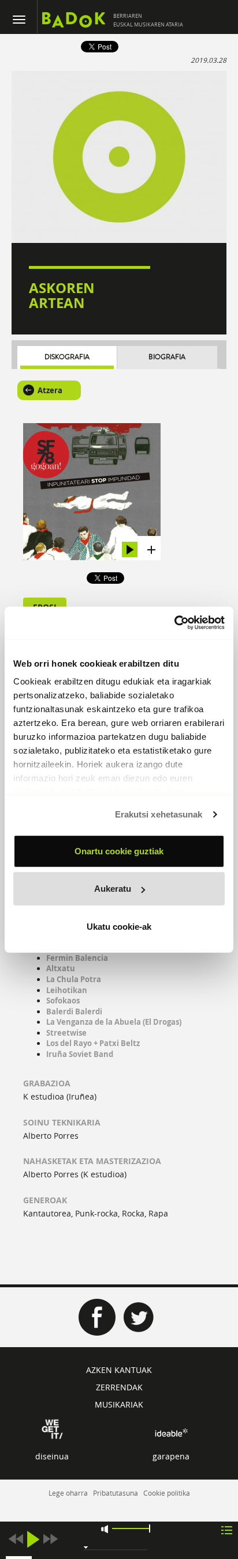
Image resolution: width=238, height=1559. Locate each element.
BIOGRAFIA (166, 357)
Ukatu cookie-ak (119, 926)
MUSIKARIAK (119, 1404)
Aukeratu (112, 888)
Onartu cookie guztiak (119, 850)
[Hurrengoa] (50, 1539)
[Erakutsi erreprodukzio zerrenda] (226, 1529)
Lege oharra (68, 1492)
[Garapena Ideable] (171, 1432)
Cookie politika (166, 1492)
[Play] (33, 1539)
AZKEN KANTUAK (119, 1369)
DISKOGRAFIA (67, 357)
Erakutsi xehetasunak (159, 814)
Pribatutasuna (115, 1492)
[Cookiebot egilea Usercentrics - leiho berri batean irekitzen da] (174, 622)
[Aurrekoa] (15, 1539)
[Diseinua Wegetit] (52, 1428)
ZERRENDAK (119, 1387)
